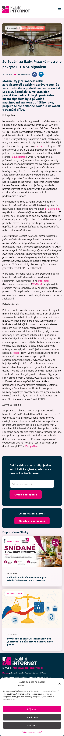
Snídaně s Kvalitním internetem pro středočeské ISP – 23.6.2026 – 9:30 (26, 579)
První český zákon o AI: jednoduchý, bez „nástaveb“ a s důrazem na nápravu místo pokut (30, 641)
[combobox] (32, 484)
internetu (43, 280)
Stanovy (5, 673)
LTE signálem (52, 208)
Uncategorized (24, 74)
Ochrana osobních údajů (32, 732)
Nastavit (32, 725)
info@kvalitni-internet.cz (27, 667)
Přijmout (32, 709)
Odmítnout (32, 717)
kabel (16, 352)
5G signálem (31, 446)
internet (38, 146)
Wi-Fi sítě (37, 284)
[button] (59, 683)
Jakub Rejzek (18, 156)
